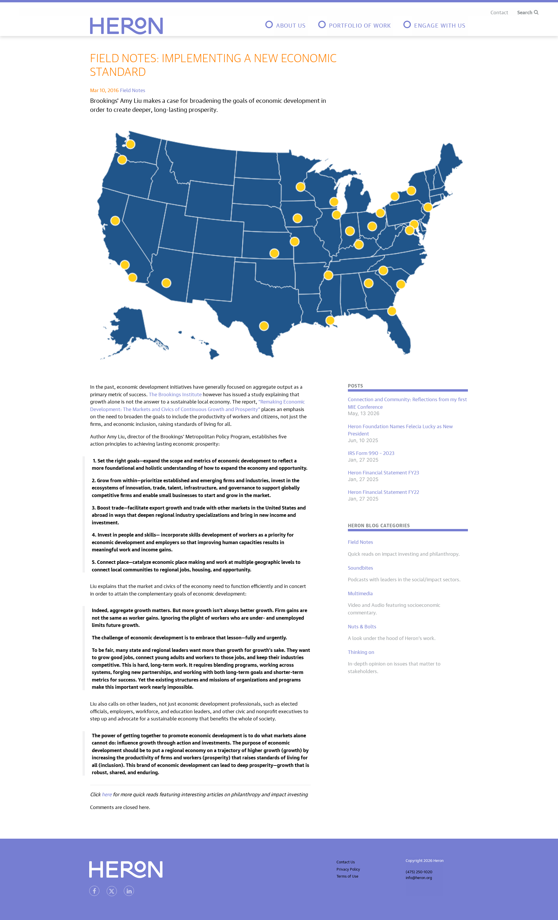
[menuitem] (286, 26)
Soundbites (360, 567)
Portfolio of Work (360, 24)
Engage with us (440, 24)
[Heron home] (126, 26)
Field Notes (132, 90)
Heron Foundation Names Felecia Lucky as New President (400, 429)
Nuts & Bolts (362, 626)
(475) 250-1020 (419, 871)
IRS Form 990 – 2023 (371, 452)
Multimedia (360, 593)
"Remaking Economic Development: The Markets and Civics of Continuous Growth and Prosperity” (197, 405)
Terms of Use (347, 876)
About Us (291, 24)
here (107, 794)
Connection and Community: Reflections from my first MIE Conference (407, 402)
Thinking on (361, 651)
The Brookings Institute (175, 394)
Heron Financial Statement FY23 (383, 472)
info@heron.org (419, 877)
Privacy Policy (348, 869)
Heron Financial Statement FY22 (383, 491)
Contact (499, 12)
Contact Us (346, 861)
